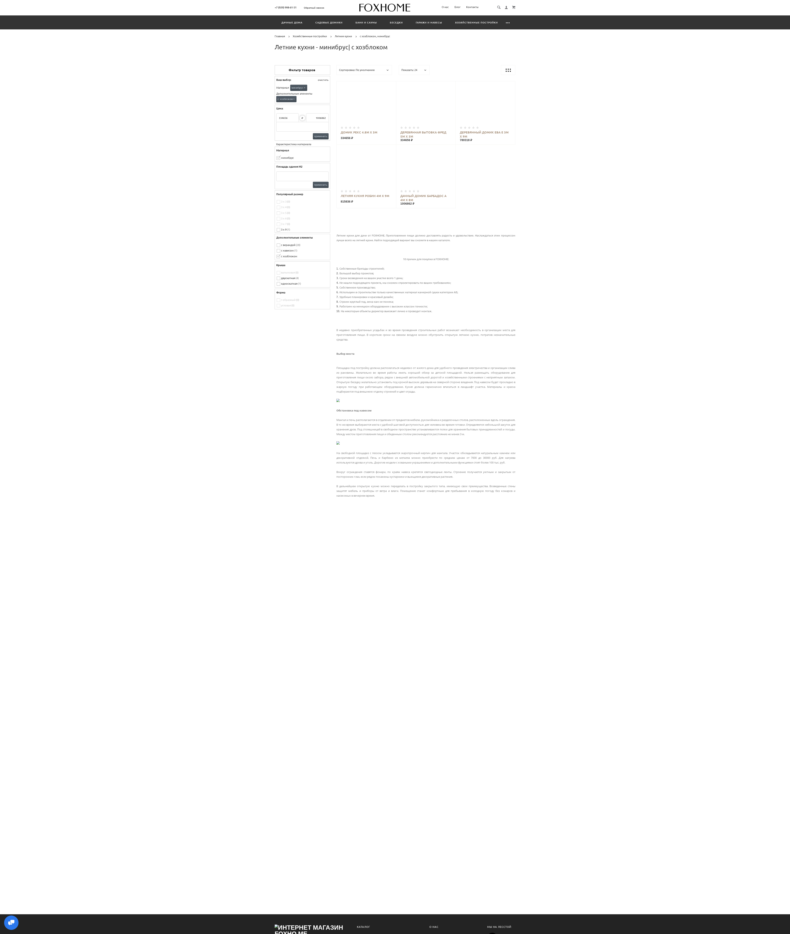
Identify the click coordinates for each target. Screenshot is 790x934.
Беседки (396, 22)
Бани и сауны (366, 22)
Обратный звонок (314, 8)
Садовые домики (329, 22)
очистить (322, 80)
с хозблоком (286, 99)
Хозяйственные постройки (476, 22)
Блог (457, 7)
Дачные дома (291, 22)
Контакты (472, 7)
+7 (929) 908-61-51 (285, 7)
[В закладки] (391, 85)
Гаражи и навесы (429, 22)
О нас (445, 7)
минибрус (299, 87)
